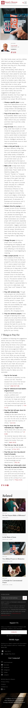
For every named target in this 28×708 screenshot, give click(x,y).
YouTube (6, 665)
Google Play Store (10, 654)
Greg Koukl (14, 46)
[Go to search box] (23, 3)
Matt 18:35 (12, 442)
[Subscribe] (25, 598)
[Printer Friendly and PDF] (8, 485)
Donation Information (15, 635)
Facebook (6, 667)
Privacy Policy (5, 681)
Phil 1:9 (17, 462)
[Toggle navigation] (25, 2)
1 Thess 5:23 (18, 480)
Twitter (6, 672)
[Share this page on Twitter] (13, 52)
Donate (14, 632)
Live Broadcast (8, 662)
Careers (3, 684)
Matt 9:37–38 (15, 386)
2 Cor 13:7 (16, 449)
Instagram (7, 670)
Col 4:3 (12, 423)
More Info (4, 647)
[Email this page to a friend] (15, 52)
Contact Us (4, 686)
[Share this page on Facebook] (11, 52)
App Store (8, 651)
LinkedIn (6, 675)
